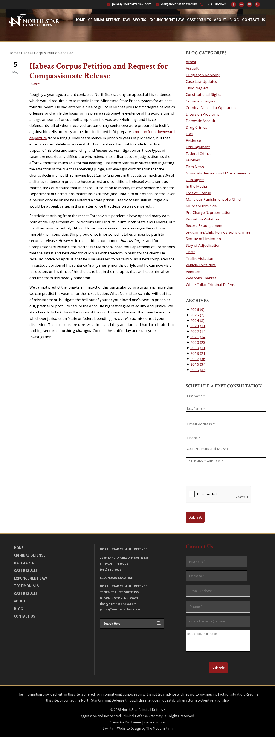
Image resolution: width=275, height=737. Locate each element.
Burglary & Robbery (203, 74)
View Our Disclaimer (125, 722)
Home (80, 19)
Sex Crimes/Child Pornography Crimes (218, 232)
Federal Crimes (198, 153)
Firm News (195, 166)
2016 (198, 364)
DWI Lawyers (25, 562)
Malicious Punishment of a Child (213, 199)
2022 (198, 331)
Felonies (34, 84)
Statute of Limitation (203, 238)
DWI (189, 133)
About (220, 19)
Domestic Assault (200, 120)
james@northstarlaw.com (131, 4)
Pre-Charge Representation (208, 212)
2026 (197, 309)
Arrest (191, 61)
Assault (192, 68)
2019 (198, 347)
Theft (190, 251)
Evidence (193, 140)
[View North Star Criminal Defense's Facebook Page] (233, 4)
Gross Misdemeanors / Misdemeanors (218, 173)
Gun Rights (195, 179)
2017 (198, 358)
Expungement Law (166, 19)
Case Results (199, 19)
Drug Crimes (196, 127)
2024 (197, 320)
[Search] (257, 4)
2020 (198, 342)
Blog (234, 19)
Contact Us (253, 19)
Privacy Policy (154, 722)
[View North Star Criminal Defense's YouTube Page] (249, 4)
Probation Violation (202, 219)
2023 (198, 325)
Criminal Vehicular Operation (211, 107)
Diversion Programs (202, 114)
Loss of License (198, 192)
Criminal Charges (200, 101)
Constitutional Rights (203, 94)
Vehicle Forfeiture (201, 264)
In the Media (196, 186)
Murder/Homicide (201, 205)
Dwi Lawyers (134, 19)
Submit (195, 517)
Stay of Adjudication (203, 245)
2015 (198, 369)
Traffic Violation (199, 258)
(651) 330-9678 (215, 4)
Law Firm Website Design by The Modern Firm (138, 728)
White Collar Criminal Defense (211, 284)
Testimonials (26, 585)
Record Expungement (204, 225)
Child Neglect (197, 88)
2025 (197, 314)
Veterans (193, 271)
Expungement (198, 146)
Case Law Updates (201, 81)
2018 (198, 353)
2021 (198, 336)
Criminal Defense (104, 19)
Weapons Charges (201, 277)
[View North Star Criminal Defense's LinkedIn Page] (241, 4)
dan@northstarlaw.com (179, 4)
